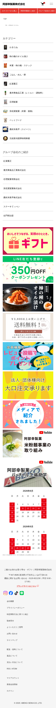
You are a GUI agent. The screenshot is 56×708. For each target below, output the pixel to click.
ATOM (14, 669)
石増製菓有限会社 (11, 179)
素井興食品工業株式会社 (14, 170)
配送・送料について (15, 649)
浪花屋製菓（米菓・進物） (22, 111)
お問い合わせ (12, 634)
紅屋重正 (14, 84)
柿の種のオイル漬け (19, 56)
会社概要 (10, 601)
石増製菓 (14, 102)
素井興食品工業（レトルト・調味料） (27, 93)
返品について (12, 656)
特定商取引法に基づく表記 (17, 614)
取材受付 (10, 621)
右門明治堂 (8, 215)
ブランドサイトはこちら (26, 586)
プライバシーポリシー (15, 608)
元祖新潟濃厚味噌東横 (20, 138)
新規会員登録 (12, 684)
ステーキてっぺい (11, 206)
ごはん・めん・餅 (18, 74)
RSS (8, 669)
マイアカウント (13, 678)
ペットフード (16, 120)
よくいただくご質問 (15, 627)
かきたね (14, 47)
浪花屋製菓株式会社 (12, 188)
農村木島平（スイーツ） (21, 129)
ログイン (10, 691)
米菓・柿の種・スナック (21, 65)
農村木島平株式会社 (12, 197)
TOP (5, 19)
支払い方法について (15, 662)
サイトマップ (12, 640)
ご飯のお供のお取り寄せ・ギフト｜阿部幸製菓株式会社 (28, 570)
